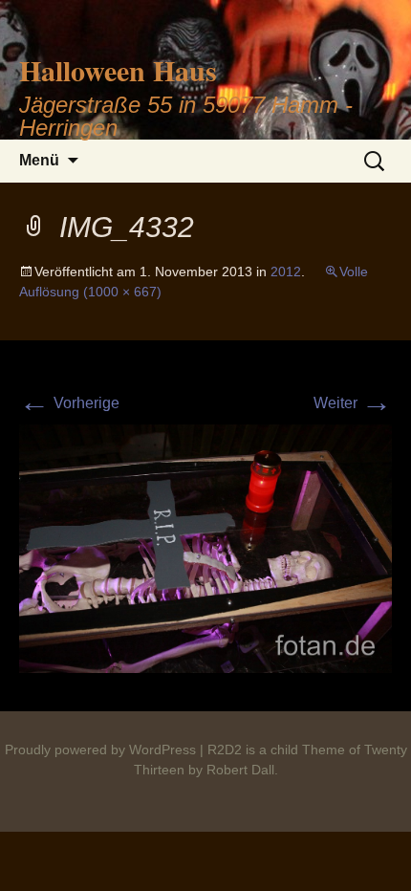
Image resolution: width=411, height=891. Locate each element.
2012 (285, 271)
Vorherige (69, 403)
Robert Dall (240, 769)
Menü (39, 160)
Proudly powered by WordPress (100, 749)
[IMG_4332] (205, 547)
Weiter (353, 403)
